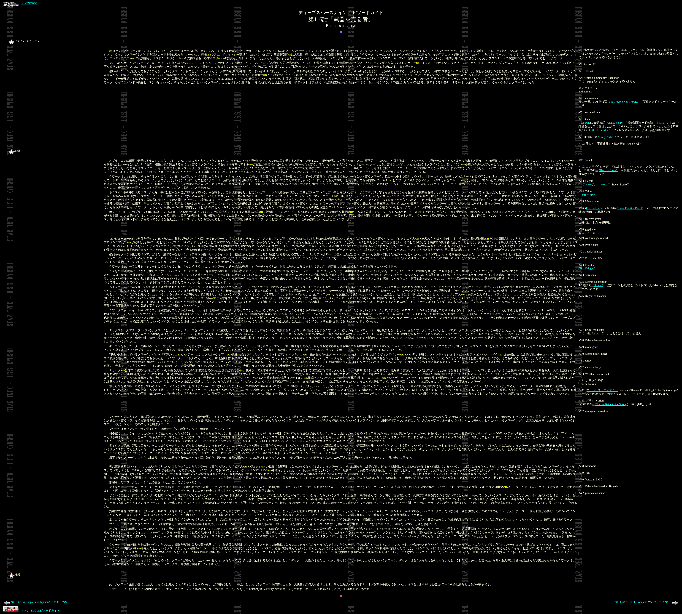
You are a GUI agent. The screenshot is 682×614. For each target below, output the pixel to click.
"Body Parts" (605, 137)
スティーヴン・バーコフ (595, 184)
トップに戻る (29, 3)
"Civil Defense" (615, 122)
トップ (25, 610)
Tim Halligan (587, 268)
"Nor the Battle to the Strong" (611, 404)
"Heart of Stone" (608, 170)
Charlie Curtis (587, 194)
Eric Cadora (593, 208)
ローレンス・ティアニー (602, 390)
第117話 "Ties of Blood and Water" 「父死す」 (643, 602)
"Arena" (598, 285)
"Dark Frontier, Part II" (630, 208)
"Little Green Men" (599, 130)
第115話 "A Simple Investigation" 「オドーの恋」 (41, 602)
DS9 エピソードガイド (45, 610)
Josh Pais (585, 122)
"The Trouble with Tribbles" (623, 101)
